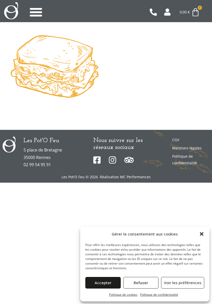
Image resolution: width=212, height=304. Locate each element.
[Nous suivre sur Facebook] (99, 160)
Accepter (103, 282)
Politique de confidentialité (159, 294)
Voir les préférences (182, 282)
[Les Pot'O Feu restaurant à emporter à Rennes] (11, 10)
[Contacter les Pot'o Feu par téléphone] (155, 12)
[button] (201, 234)
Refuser (141, 282)
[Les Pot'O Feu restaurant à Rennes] (9, 145)
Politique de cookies (123, 294)
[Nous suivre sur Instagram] (114, 160)
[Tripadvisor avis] (130, 160)
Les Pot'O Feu (41, 141)
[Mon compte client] (169, 12)
